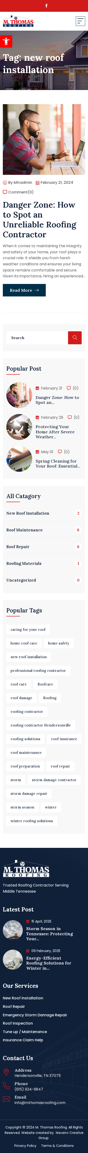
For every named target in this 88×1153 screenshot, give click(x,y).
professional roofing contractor (38, 670)
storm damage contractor (54, 780)
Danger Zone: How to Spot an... (57, 400)
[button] (6, 41)
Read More (21, 290)
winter (51, 807)
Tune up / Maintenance (25, 1031)
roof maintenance (26, 752)
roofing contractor (27, 711)
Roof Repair (14, 1006)
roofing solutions (25, 739)
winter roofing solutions (32, 821)
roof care (19, 684)
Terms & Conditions (57, 1145)
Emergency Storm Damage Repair (35, 1015)
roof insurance (64, 739)
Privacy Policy (25, 1145)
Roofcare (45, 684)
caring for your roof (28, 629)
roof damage (21, 698)
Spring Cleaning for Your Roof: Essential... (58, 463)
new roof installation (29, 657)
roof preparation (25, 766)
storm (16, 780)
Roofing (50, 698)
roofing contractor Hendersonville (41, 725)
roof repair (60, 766)
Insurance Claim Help (23, 1040)
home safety (58, 643)
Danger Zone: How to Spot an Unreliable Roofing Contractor (39, 219)
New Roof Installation (23, 998)
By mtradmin (20, 182)
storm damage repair (29, 793)
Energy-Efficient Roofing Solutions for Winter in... (48, 963)
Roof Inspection (18, 1023)
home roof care (24, 643)
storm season (22, 807)
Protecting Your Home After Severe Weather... (55, 431)
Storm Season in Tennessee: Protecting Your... (49, 933)
